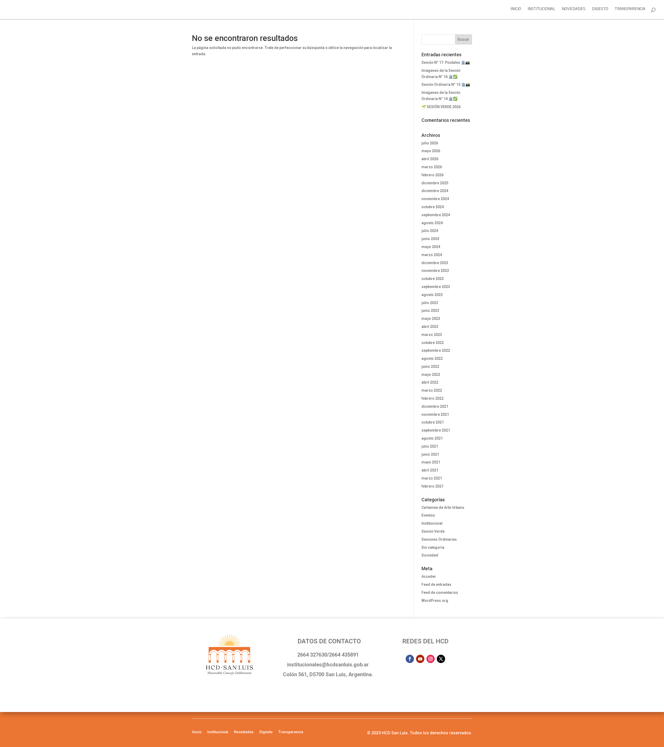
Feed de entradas (436, 584)
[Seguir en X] (441, 659)
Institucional (541, 10)
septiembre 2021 (435, 430)
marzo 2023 (431, 335)
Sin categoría (432, 547)
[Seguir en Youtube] (420, 659)
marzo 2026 (431, 167)
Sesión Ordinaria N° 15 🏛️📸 (445, 84)
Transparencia (630, 10)
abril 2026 (429, 159)
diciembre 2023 (434, 263)
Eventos (428, 515)
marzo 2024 (431, 255)
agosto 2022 (432, 358)
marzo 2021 (431, 478)
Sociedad (429, 555)
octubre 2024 (432, 207)
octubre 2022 (432, 343)
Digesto (600, 10)
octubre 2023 (432, 279)
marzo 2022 (431, 390)
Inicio (515, 10)
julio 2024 (429, 231)
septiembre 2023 (435, 287)
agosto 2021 (432, 438)
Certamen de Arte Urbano (442, 507)
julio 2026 (429, 143)
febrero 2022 (432, 398)
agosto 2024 (432, 223)
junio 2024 (430, 239)
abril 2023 (429, 327)
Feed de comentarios (439, 592)
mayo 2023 (430, 318)
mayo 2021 (430, 462)
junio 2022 (430, 366)
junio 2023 (430, 310)
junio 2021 (430, 454)
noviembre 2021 (435, 414)
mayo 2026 (430, 151)
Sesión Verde (433, 531)
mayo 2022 (430, 374)
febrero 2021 (432, 486)
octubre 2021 (432, 422)
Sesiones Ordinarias (439, 539)
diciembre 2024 (434, 191)
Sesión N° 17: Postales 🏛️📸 (445, 62)
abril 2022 (429, 382)
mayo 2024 (430, 247)
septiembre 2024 (435, 215)
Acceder (428, 576)
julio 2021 (429, 446)
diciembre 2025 (434, 183)
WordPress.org (434, 600)
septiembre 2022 (435, 350)
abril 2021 (429, 470)
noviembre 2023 (435, 271)
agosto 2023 (432, 295)
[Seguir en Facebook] (410, 659)
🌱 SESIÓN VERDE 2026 (441, 107)
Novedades (573, 10)
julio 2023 (429, 303)
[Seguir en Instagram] (430, 659)
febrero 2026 (432, 175)
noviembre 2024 (435, 199)
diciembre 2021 (434, 406)
